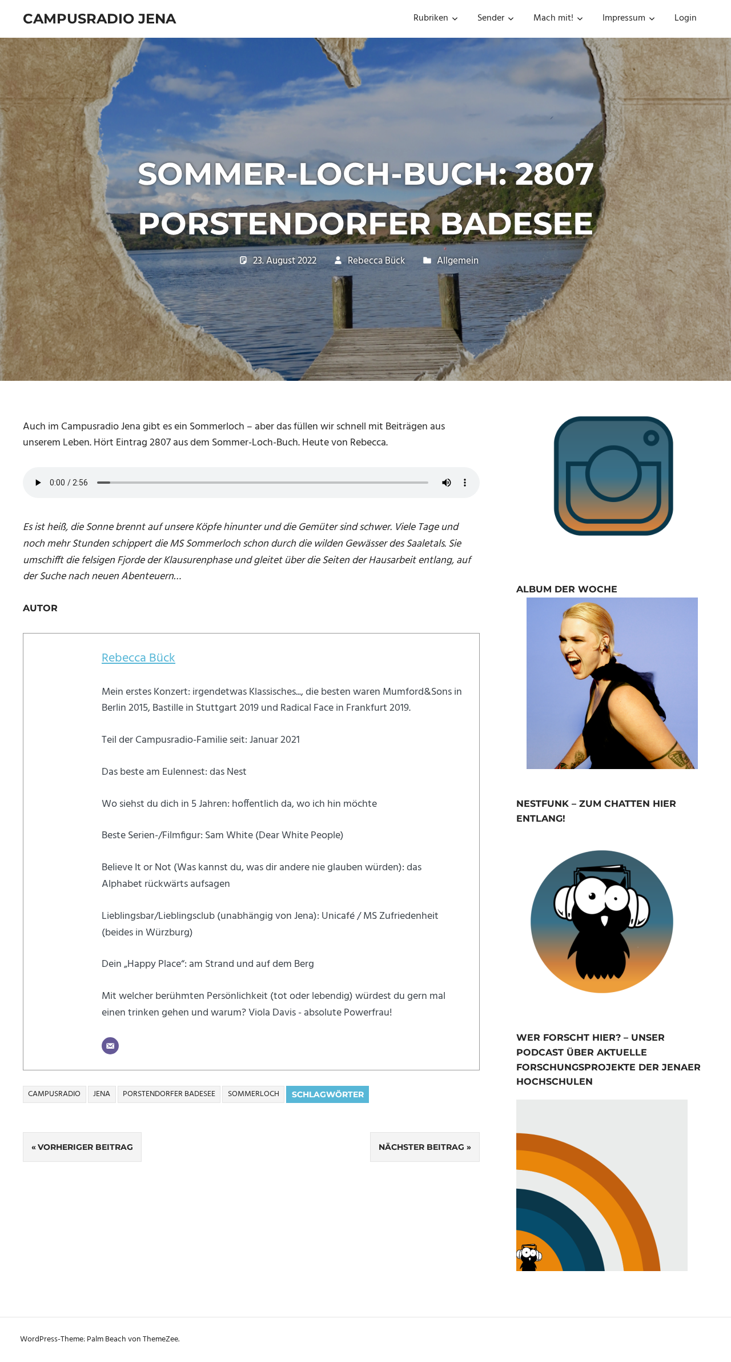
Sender (490, 18)
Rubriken (430, 18)
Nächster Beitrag (421, 1147)
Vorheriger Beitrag (85, 1147)
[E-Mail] (110, 1045)
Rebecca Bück (376, 261)
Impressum (624, 18)
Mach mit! (553, 18)
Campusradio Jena (99, 18)
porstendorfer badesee (169, 1094)
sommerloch (253, 1094)
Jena (101, 1094)
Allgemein (458, 261)
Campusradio (54, 1094)
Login (685, 18)
